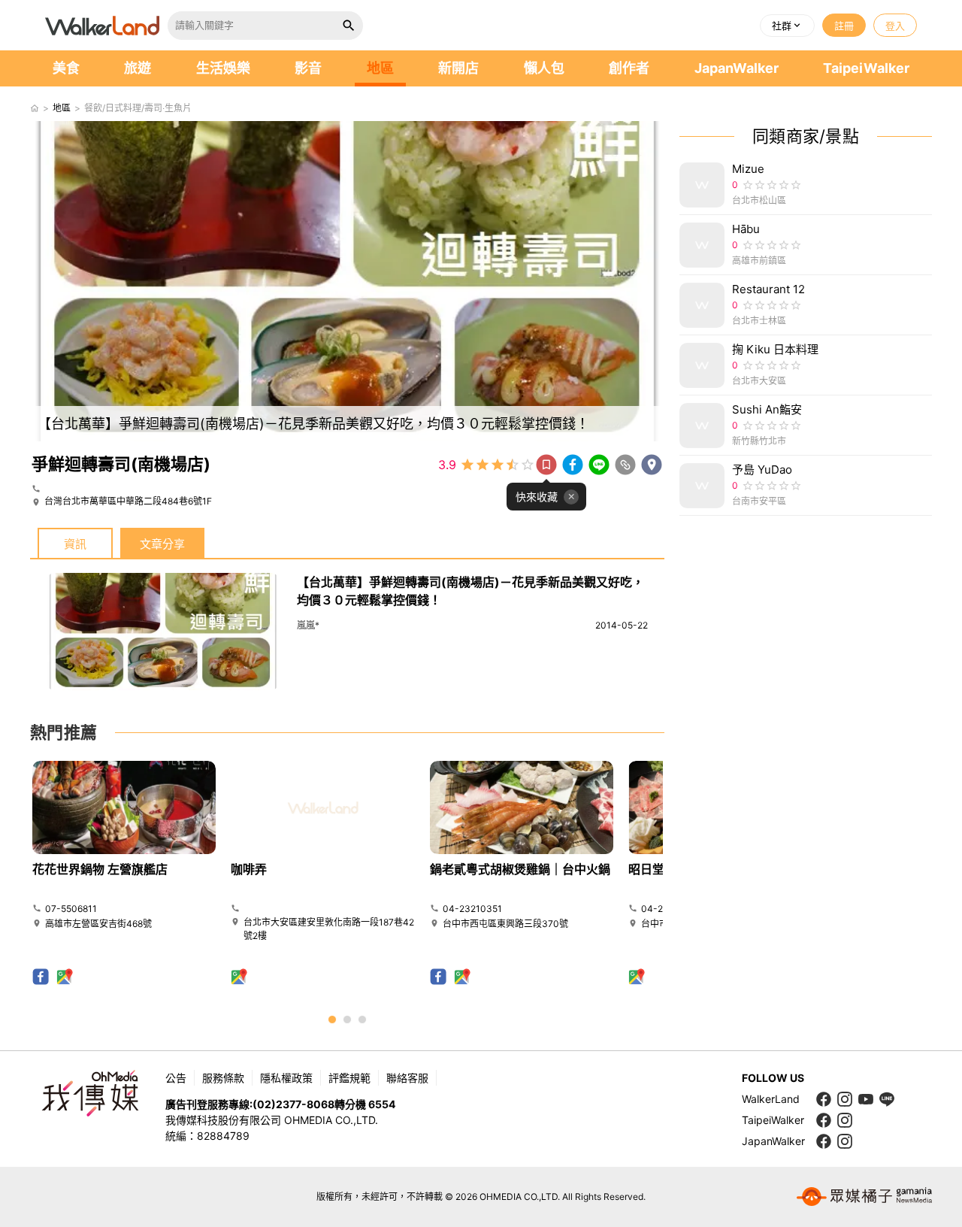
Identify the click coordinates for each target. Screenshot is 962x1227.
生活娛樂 (223, 68)
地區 (380, 68)
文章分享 (162, 544)
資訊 (75, 544)
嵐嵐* (308, 625)
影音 (308, 68)
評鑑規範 (349, 1077)
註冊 (844, 26)
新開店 (458, 68)
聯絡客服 (407, 1077)
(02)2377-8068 (293, 1104)
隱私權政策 (286, 1077)
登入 (895, 26)
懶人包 (544, 68)
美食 (66, 68)
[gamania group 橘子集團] (864, 1197)
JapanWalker (736, 68)
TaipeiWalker (866, 68)
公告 (175, 1077)
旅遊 (137, 68)
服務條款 (223, 1077)
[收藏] (546, 464)
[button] (787, 25)
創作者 (629, 68)
